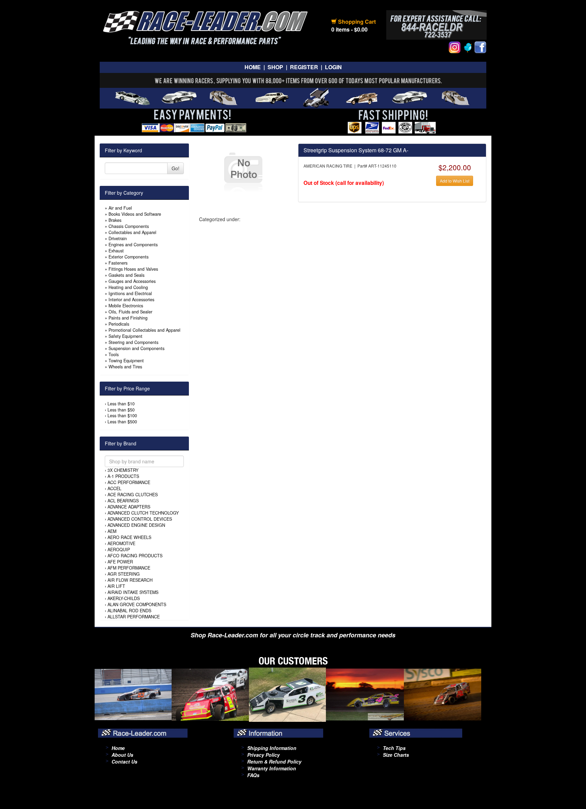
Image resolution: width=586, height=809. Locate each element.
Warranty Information (271, 768)
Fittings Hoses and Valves (133, 269)
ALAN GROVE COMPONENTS (137, 604)
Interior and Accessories (131, 299)
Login (333, 67)
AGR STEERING (124, 574)
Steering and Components (133, 342)
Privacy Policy (263, 754)
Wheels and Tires (125, 367)
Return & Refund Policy (274, 761)
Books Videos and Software (135, 214)
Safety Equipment (125, 336)
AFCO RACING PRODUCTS (135, 556)
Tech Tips (394, 748)
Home (253, 67)
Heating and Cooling (128, 287)
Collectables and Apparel (132, 232)
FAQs (253, 775)
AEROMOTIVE (121, 543)
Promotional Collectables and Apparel (144, 330)
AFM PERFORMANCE (129, 568)
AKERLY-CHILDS (124, 598)
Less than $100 (122, 415)
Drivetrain (118, 238)
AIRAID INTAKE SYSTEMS (133, 592)
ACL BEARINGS (123, 501)
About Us (122, 754)
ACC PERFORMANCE (129, 482)
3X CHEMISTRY (123, 470)
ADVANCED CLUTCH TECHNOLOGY (143, 513)
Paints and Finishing (128, 318)
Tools (114, 354)
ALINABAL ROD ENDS (129, 611)
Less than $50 (121, 410)
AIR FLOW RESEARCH (130, 580)
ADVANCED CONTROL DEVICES (140, 519)
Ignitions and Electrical (130, 293)
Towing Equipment (126, 361)
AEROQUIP (119, 549)
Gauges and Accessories (132, 281)
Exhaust (116, 251)
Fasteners (118, 263)
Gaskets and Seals (126, 275)
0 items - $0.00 (349, 29)
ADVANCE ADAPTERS (129, 507)
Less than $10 (121, 404)
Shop (275, 67)
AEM (112, 531)
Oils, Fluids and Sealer (130, 312)
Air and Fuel (120, 208)
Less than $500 (122, 422)
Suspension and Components (136, 348)
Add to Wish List (454, 181)
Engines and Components (133, 245)
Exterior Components (129, 257)
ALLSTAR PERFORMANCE (134, 617)
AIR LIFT (116, 586)
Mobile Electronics (126, 306)
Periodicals (119, 324)
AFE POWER (120, 562)
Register (304, 67)
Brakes (115, 220)
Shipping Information (271, 748)
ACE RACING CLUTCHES (133, 495)
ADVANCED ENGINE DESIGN (136, 525)
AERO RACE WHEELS (129, 537)
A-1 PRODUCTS (123, 476)
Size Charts (396, 754)
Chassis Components (129, 226)
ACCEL (114, 488)
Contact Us (124, 761)
